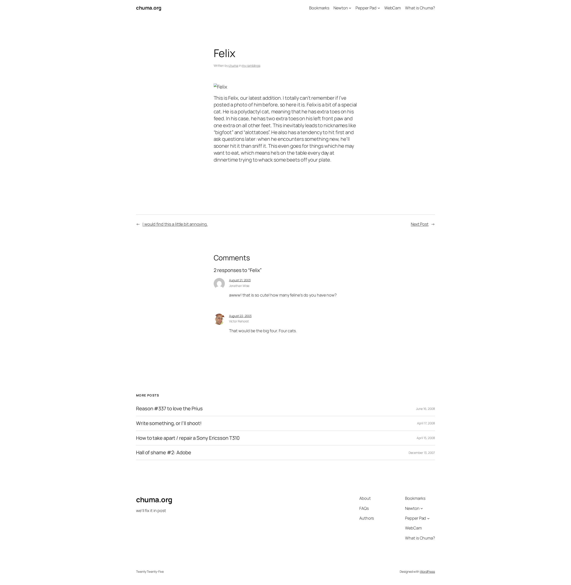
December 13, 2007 (422, 452)
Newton (340, 7)
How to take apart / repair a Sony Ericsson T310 (188, 438)
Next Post (419, 224)
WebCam (392, 7)
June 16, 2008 (425, 409)
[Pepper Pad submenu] (379, 8)
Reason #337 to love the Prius (169, 408)
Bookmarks (319, 7)
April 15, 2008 (426, 438)
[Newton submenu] (350, 8)
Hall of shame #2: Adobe (163, 452)
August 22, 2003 (240, 316)
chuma (233, 65)
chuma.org (148, 7)
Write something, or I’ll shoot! (169, 423)
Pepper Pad (366, 7)
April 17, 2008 (426, 423)
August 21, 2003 (240, 280)
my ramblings (251, 65)
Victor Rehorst (239, 321)
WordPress (427, 571)
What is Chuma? (420, 7)
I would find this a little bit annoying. (175, 224)
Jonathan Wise (239, 286)
